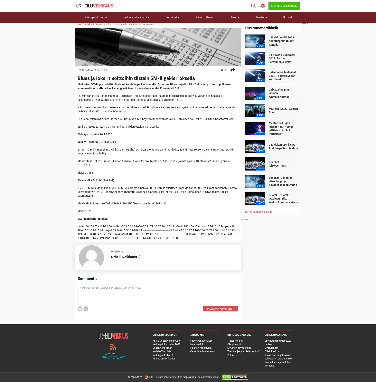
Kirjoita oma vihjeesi (164, 358)
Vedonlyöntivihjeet (163, 355)
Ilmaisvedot (196, 344)
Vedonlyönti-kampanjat (202, 351)
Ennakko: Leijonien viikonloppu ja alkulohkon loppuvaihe (283, 181)
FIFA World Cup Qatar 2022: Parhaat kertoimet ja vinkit (282, 58)
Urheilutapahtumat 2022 (278, 340)
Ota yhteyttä (234, 344)
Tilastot (260, 17)
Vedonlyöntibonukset (201, 340)
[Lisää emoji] (85, 308)
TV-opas (269, 365)
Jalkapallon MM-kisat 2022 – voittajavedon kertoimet (282, 76)
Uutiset (287, 17)
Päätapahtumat (95, 17)
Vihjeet (233, 17)
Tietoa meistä (235, 340)
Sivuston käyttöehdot (239, 347)
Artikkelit (89, 24)
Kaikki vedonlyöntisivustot (167, 340)
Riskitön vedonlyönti (201, 347)
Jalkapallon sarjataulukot (278, 358)
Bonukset (171, 17)
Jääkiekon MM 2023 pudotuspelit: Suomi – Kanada (282, 41)
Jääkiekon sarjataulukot (278, 355)
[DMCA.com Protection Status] (235, 377)
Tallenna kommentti (220, 309)
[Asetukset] (262, 6)
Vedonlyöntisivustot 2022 (166, 344)
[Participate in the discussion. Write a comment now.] (158, 295)
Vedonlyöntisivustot (135, 17)
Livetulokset (271, 347)
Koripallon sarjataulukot (278, 362)
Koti (80, 24)
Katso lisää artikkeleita (259, 211)
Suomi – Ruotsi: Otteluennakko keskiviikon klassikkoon (283, 198)
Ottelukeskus (272, 351)
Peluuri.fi (232, 355)
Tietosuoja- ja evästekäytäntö (243, 351)
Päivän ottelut (204, 17)
